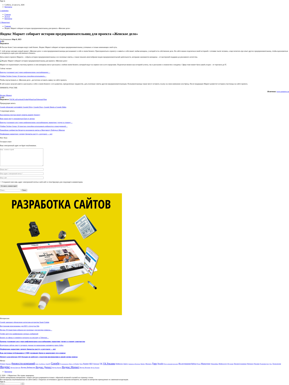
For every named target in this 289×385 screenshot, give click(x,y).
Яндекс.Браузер (15, 367)
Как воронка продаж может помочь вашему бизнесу (20, 115)
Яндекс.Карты (56, 367)
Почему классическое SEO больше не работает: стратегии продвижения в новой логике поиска (39, 357)
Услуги (7, 17)
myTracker (76, 364)
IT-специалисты (64, 364)
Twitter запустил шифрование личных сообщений (19, 334)
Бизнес (143, 364)
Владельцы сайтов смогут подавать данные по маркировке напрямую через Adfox (31, 345)
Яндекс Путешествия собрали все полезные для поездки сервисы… (26, 330)
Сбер (270, 364)
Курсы (198, 364)
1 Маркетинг (5, 22)
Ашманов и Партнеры (134, 364)
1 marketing (4, 11)
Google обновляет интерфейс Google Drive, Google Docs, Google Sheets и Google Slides (33, 107)
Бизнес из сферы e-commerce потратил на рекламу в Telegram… (24, 338)
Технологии (276, 364)
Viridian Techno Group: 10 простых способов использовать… (23, 76)
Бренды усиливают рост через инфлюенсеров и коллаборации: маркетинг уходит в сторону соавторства (42, 341)
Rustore (86, 364)
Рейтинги (250, 364)
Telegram (96, 364)
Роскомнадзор (264, 364)
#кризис (8, 364)
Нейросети (223, 364)
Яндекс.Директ (44, 367)
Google (55, 363)
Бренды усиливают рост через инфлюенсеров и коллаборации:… (25, 72)
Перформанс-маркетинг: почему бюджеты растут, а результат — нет (28, 349)
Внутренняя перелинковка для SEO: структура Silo (19, 326)
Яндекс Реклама (95, 367)
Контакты (8, 7)
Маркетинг (206, 364)
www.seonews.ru (283, 91)
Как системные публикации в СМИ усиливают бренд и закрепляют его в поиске (33, 353)
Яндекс (5, 367)
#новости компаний (23, 363)
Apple (37, 364)
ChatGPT (48, 364)
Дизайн (160, 364)
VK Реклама (109, 363)
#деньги (2, 364)
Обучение (230, 364)
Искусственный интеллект (171, 364)
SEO (91, 364)
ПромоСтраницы (240, 364)
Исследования (184, 364)
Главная (8, 14)
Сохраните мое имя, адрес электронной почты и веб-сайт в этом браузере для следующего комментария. (42, 182)
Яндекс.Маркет (6, 95)
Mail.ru (71, 364)
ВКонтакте (148, 364)
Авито (125, 364)
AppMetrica (42, 364)
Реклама (256, 364)
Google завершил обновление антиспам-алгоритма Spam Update (24, 322)
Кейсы (193, 364)
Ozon (81, 364)
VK (101, 364)
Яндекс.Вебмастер (28, 367)
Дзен (154, 363)
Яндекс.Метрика (85, 367)
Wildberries (119, 364)
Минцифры (214, 364)
